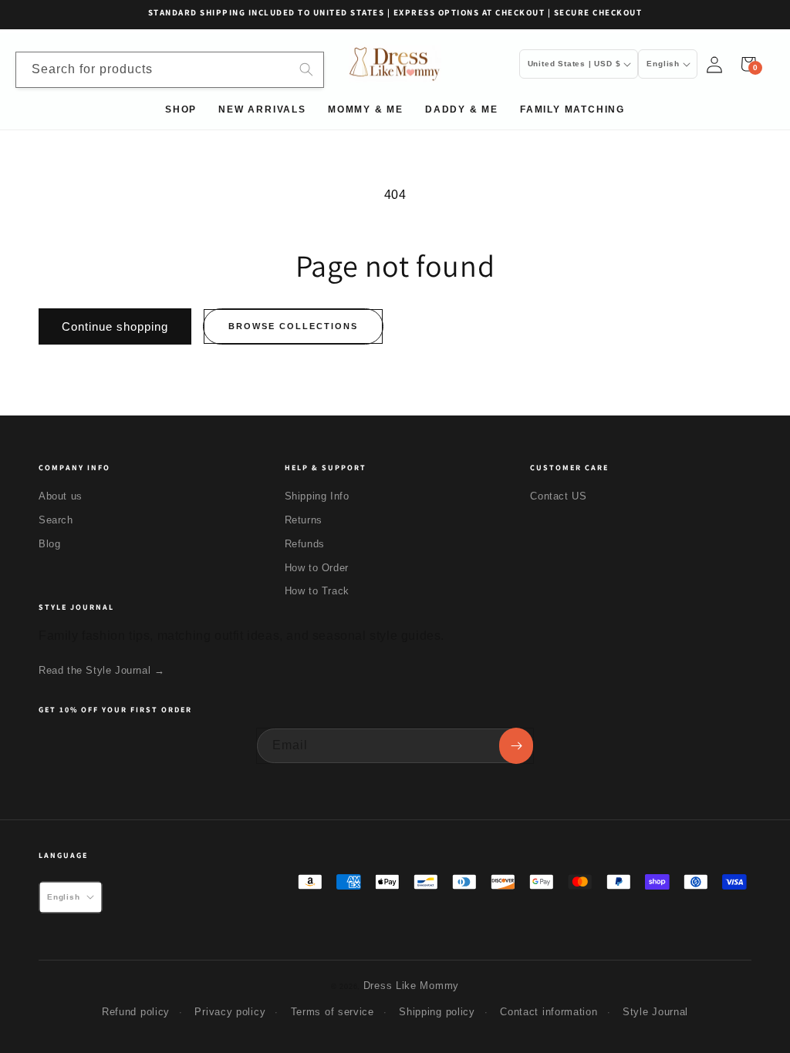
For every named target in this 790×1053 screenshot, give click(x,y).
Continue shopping (115, 326)
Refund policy (136, 1012)
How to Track (317, 591)
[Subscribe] (516, 746)
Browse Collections (293, 326)
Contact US (558, 496)
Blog (49, 544)
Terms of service (332, 1012)
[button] (748, 64)
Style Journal (655, 1012)
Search (56, 520)
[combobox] (169, 69)
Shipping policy (437, 1012)
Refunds (305, 544)
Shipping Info (317, 496)
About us (61, 496)
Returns (303, 520)
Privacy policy (229, 1012)
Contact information (548, 1012)
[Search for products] (306, 69)
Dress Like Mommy (411, 985)
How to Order (317, 568)
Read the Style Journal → (101, 670)
